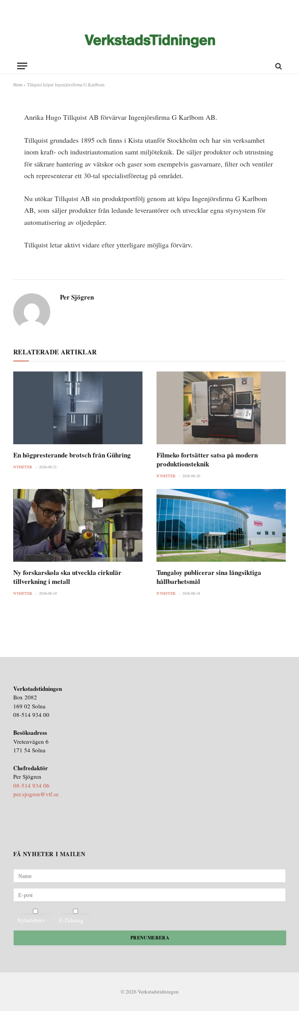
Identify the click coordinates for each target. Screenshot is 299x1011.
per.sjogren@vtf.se (36, 794)
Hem (17, 84)
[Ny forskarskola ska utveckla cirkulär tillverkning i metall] (77, 525)
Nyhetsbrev (31, 920)
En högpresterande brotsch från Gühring (72, 454)
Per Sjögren (77, 297)
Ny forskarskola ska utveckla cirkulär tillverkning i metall (67, 577)
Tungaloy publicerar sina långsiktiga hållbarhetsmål (209, 577)
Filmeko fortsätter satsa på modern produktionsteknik (207, 459)
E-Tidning (71, 920)
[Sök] (278, 66)
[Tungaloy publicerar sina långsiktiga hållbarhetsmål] (221, 525)
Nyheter (23, 467)
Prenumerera (149, 937)
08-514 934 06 (31, 785)
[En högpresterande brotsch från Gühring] (77, 407)
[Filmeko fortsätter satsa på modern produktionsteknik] (221, 407)
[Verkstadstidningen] (149, 41)
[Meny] (22, 66)
